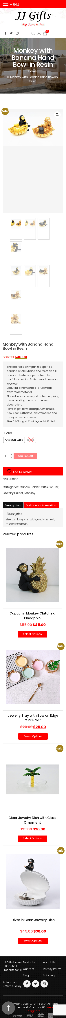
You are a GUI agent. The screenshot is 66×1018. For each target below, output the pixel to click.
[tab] (13, 505)
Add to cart (25, 456)
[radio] (14, 440)
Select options (32, 634)
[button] (57, 114)
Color (8, 433)
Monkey (30, 493)
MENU (14, 4)
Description (13, 505)
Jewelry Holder (13, 493)
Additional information (40, 505)
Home (32, 71)
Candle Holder (30, 487)
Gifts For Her (49, 487)
